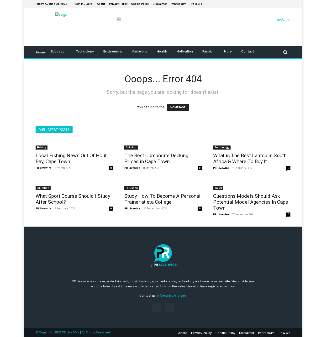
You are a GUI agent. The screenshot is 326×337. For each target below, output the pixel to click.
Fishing (41, 147)
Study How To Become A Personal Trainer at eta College (162, 199)
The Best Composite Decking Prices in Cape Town (156, 158)
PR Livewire (43, 168)
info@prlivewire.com (172, 295)
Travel (218, 188)
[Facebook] (282, 4)
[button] (284, 52)
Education (43, 188)
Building (131, 147)
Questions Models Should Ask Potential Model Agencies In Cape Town (250, 202)
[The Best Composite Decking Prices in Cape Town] (163, 145)
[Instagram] (287, 4)
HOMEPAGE (177, 107)
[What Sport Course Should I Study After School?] (74, 185)
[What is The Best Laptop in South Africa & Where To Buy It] (251, 145)
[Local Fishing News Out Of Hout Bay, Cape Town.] (74, 145)
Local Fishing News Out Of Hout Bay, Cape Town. (71, 158)
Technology (222, 147)
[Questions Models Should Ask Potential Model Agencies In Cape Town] (251, 185)
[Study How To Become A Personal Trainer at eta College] (163, 185)
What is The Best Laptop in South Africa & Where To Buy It (250, 158)
